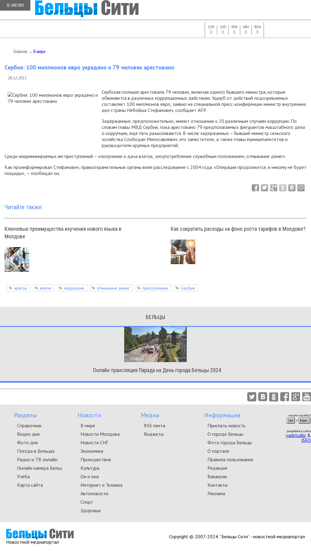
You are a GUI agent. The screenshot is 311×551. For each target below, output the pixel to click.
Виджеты (154, 434)
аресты (20, 288)
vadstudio (296, 435)
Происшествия (95, 459)
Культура (89, 468)
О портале (218, 451)
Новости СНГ (94, 442)
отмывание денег (113, 288)
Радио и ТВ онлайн (37, 459)
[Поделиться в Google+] (273, 187)
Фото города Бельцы (229, 442)
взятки (45, 288)
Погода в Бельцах (36, 451)
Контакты (217, 485)
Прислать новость (226, 425)
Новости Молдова (100, 434)
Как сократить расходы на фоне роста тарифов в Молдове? (238, 229)
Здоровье (90, 510)
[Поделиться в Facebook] (255, 187)
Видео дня (28, 434)
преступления (155, 288)
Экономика (91, 451)
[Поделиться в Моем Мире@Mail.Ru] (301, 187)
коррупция (74, 288)
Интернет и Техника (101, 485)
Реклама (216, 493)
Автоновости (94, 493)
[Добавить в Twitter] (264, 187)
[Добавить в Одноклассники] (282, 187)
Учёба (23, 476)
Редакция (217, 468)
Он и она (89, 476)
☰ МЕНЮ (15, 5)
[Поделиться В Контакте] (292, 187)
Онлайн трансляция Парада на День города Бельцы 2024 (157, 370)
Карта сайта (30, 485)
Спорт (86, 502)
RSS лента (154, 425)
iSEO (306, 440)
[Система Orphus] (298, 425)
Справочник (29, 425)
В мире (39, 51)
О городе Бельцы (225, 434)
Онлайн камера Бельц (39, 468)
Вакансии (217, 476)
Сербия (188, 288)
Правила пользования (230, 459)
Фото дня (27, 442)
